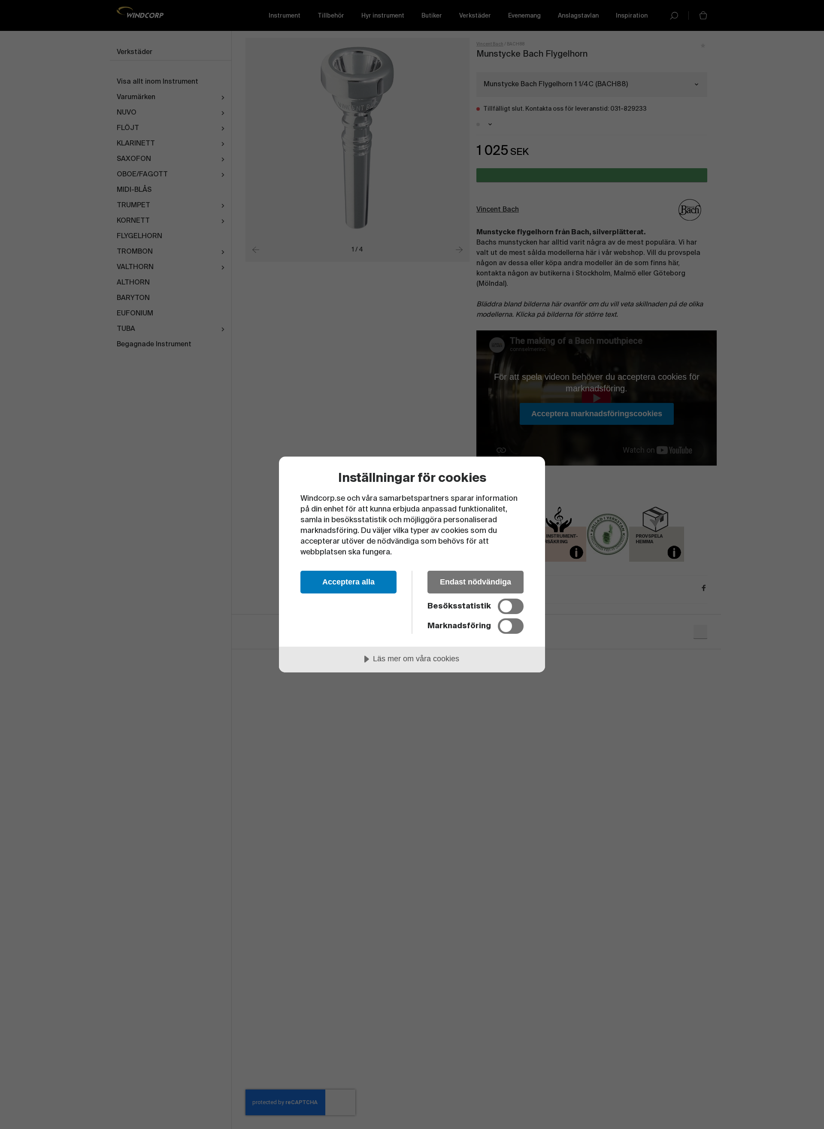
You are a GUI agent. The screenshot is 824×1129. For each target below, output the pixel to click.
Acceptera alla (348, 582)
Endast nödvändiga (475, 582)
